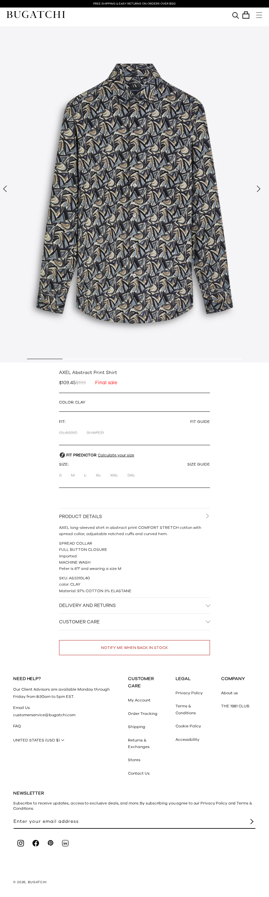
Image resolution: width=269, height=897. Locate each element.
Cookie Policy (188, 726)
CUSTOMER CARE (79, 622)
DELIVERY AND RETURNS (87, 605)
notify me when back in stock (134, 647)
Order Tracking (142, 713)
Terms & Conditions (186, 709)
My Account (139, 700)
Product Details (80, 516)
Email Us (21, 707)
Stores (134, 759)
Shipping (136, 726)
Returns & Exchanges (139, 743)
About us (229, 693)
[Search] (235, 15)
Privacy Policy (189, 693)
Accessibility (187, 739)
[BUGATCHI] (36, 14)
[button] (245, 15)
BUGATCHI (37, 882)
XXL (114, 475)
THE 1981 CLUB (235, 706)
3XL (131, 475)
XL (98, 475)
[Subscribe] (252, 821)
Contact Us (139, 773)
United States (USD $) (36, 740)
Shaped (95, 433)
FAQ (17, 726)
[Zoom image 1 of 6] (134, 194)
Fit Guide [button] (200, 421)
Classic (68, 433)
